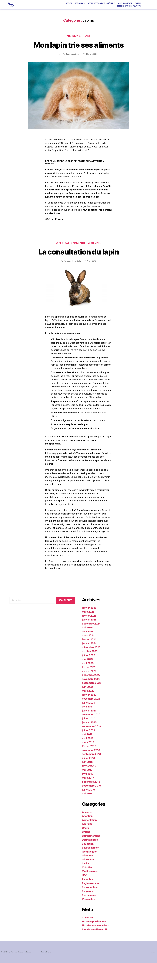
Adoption (87, 816)
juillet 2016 (88, 789)
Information (88, 859)
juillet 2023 (88, 655)
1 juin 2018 (91, 261)
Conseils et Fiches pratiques (129, 6)
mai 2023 (87, 659)
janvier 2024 (89, 643)
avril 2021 (87, 706)
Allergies (87, 824)
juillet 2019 (88, 730)
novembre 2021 (91, 698)
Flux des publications (94, 921)
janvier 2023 (89, 671)
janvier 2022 (89, 694)
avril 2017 (87, 773)
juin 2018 (87, 762)
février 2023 (89, 667)
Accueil (69, 3)
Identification (89, 851)
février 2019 (89, 746)
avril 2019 (87, 738)
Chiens (86, 831)
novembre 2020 (91, 714)
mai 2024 (87, 627)
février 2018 (89, 766)
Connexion (88, 917)
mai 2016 (87, 793)
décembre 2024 (91, 623)
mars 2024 (88, 635)
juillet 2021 (88, 702)
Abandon (87, 812)
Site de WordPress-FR (94, 929)
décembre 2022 (91, 675)
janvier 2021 (89, 710)
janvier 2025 (89, 619)
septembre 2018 (91, 754)
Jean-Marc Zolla (72, 54)
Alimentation (74, 36)
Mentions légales (45, 952)
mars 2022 (88, 690)
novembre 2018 (91, 750)
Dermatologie (90, 839)
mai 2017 (87, 769)
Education (88, 843)
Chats (85, 828)
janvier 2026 (89, 607)
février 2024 (89, 639)
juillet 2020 (88, 718)
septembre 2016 (91, 785)
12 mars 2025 (92, 54)
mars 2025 (88, 611)
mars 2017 (88, 777)
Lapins (86, 36)
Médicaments (90, 871)
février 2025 (89, 615)
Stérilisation (78, 243)
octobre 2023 (89, 651)
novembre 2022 (91, 679)
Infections (87, 855)
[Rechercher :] (32, 601)
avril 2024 (88, 631)
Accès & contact (125, 3)
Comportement (91, 835)
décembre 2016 (91, 781)
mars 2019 (88, 742)
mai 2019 (87, 734)
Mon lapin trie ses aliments (78, 44)
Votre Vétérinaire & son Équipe (101, 3)
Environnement (90, 847)
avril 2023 (87, 663)
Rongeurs (87, 891)
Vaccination (94, 243)
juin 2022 (87, 686)
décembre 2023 (91, 647)
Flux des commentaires (95, 925)
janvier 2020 (89, 722)
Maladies (87, 867)
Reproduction (89, 887)
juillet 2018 (88, 758)
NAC (67, 243)
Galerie (138, 3)
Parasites (87, 879)
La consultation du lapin (78, 251)
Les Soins (79, 3)
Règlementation (91, 883)
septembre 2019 (91, 726)
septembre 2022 (91, 682)
